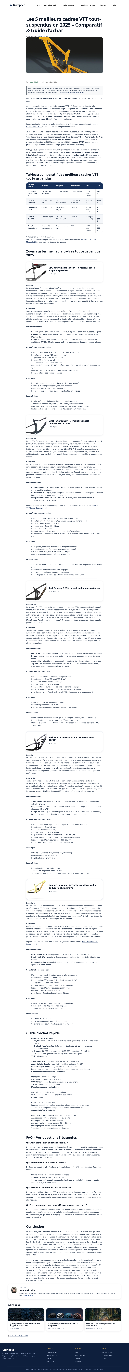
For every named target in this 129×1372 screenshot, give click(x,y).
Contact (104, 1358)
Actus (38, 5)
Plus (114, 5)
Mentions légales (107, 1352)
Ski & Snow (50, 1361)
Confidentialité (107, 1355)
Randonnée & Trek (88, 5)
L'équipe (77, 1358)
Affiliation (78, 1361)
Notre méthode (80, 1355)
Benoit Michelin (33, 82)
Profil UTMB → (28, 1295)
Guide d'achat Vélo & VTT (19, 1336)
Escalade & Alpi (50, 5)
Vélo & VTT (103, 5)
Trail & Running (68, 5)
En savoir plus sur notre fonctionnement (71, 92)
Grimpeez (19, 4)
